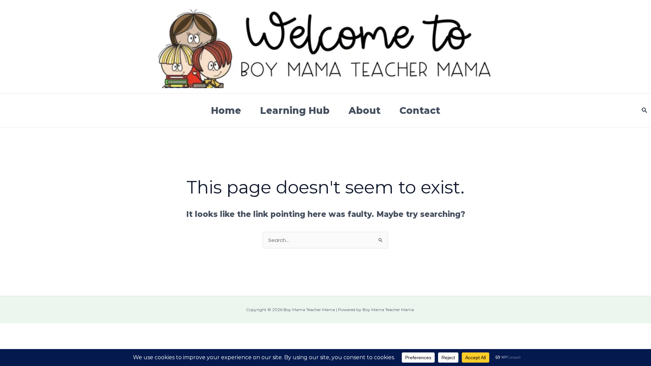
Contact (419, 110)
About (364, 110)
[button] (645, 110)
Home (226, 110)
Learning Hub (295, 110)
